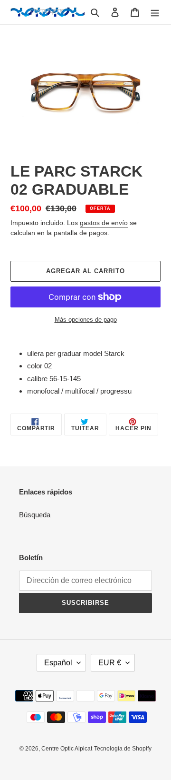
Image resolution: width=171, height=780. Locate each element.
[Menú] (155, 12)
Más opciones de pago (86, 319)
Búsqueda (34, 515)
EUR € (109, 663)
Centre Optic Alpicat (66, 748)
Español (58, 663)
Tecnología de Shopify (123, 748)
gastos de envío (104, 223)
